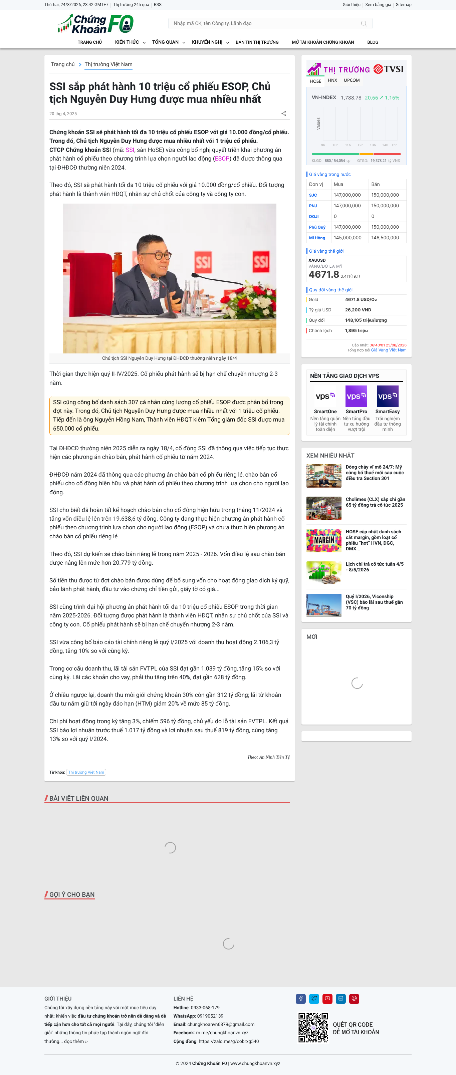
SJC (313, 195)
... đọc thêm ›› (73, 1041)
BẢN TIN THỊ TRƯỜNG (257, 42)
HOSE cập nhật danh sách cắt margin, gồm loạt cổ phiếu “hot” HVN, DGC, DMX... (373, 540)
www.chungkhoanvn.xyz (255, 1063)
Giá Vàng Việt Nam (389, 349)
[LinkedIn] (341, 999)
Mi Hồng (317, 237)
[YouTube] (327, 999)
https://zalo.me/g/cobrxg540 (229, 1041)
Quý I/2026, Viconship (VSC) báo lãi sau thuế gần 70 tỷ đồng (374, 602)
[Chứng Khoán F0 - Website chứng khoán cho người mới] (89, 23)
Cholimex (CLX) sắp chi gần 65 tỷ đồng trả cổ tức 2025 (375, 502)
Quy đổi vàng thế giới (331, 290)
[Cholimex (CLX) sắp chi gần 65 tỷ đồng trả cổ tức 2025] (323, 508)
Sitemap (404, 4)
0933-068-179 (205, 1008)
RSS (158, 4)
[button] (283, 113)
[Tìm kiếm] (364, 23)
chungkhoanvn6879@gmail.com (220, 1024)
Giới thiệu (352, 4)
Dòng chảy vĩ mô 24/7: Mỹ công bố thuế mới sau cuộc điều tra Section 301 (375, 472)
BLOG (373, 42)
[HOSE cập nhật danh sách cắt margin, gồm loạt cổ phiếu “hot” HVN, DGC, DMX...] (323, 540)
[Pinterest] (354, 999)
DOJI (313, 216)
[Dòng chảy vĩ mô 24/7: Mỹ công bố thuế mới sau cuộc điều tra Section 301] (323, 476)
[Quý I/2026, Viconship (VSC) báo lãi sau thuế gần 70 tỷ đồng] (323, 605)
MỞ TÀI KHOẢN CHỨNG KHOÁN (323, 42)
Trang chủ (90, 42)
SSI (130, 150)
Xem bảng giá (378, 4)
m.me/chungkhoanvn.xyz (222, 1033)
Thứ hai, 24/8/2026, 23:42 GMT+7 (76, 4)
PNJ (313, 205)
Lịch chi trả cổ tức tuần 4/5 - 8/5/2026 (375, 567)
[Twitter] (314, 999)
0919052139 (210, 1016)
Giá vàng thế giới (326, 251)
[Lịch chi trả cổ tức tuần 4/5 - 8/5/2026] (323, 573)
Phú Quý (317, 227)
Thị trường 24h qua (131, 4)
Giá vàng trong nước (330, 174)
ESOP (222, 159)
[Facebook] (301, 999)
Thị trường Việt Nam (108, 64)
